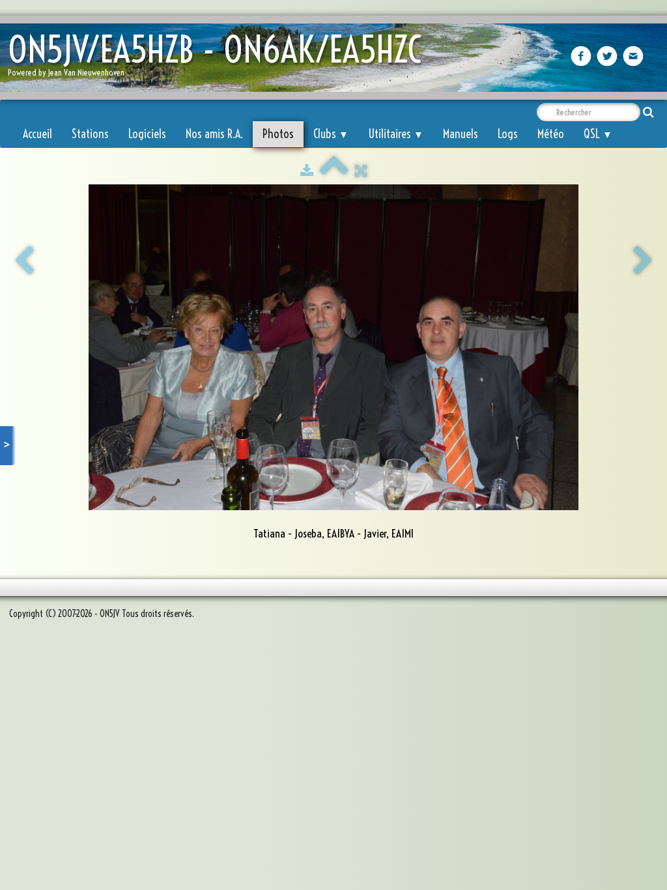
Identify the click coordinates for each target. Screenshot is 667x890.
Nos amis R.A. (214, 133)
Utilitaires (395, 133)
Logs (508, 133)
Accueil (37, 133)
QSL (598, 133)
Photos (278, 133)
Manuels (460, 133)
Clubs (330, 133)
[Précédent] (24, 261)
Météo (550, 133)
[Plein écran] (361, 170)
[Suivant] (643, 261)
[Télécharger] (306, 170)
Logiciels (147, 133)
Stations (90, 133)
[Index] (334, 170)
